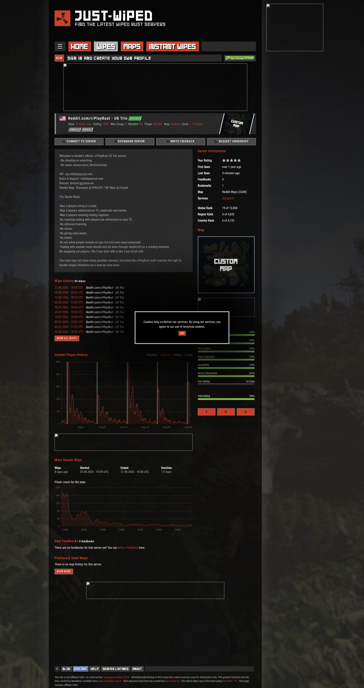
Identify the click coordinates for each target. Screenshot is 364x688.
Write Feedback (182, 141)
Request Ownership (233, 141)
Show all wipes (67, 338)
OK (182, 333)
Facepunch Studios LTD (115, 677)
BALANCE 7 (228, 681)
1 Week (177, 354)
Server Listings (116, 668)
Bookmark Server (131, 141)
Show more (64, 571)
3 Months (151, 354)
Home (79, 46)
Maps (132, 46)
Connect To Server (81, 141)
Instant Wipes (172, 46)
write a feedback (128, 547)
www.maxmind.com (108, 681)
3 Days (188, 354)
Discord (226, 198)
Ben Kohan (171, 681)
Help (95, 668)
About (137, 668)
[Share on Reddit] (245, 411)
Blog (67, 668)
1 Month (165, 354)
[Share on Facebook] (206, 411)
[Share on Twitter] (226, 411)
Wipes (106, 46)
